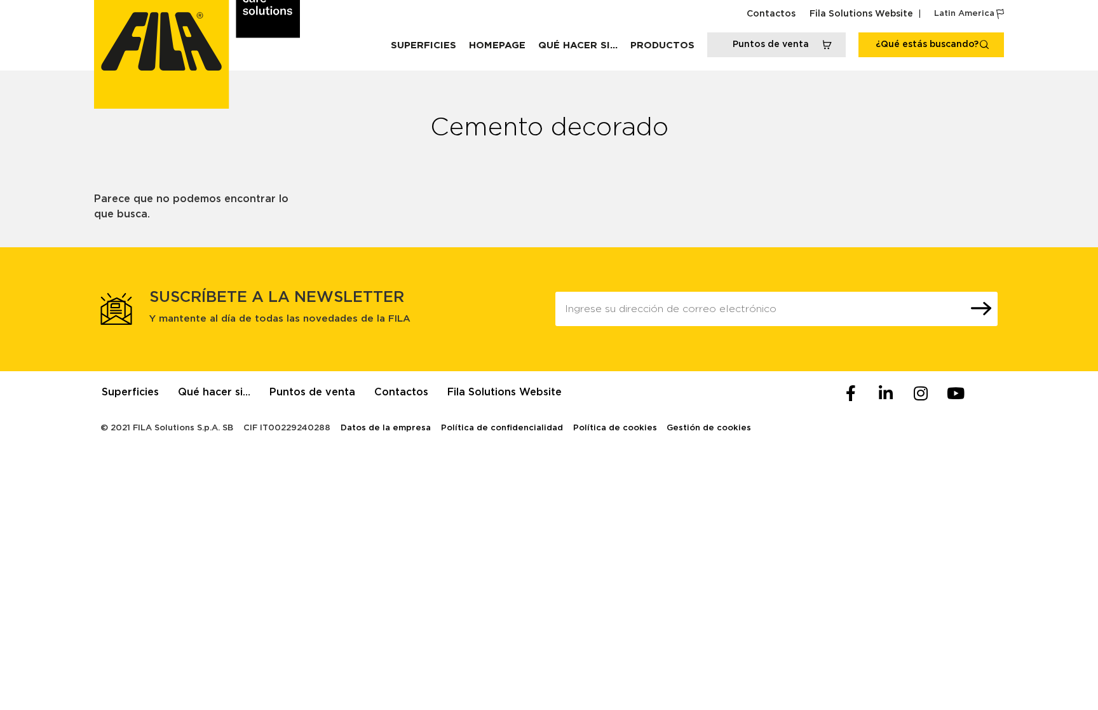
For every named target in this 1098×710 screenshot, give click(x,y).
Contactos (771, 14)
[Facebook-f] (851, 393)
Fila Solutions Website (861, 14)
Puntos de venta (312, 392)
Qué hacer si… (578, 45)
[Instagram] (921, 393)
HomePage (497, 45)
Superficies (423, 45)
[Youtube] (956, 393)
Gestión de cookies (709, 428)
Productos (662, 45)
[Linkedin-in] (886, 393)
